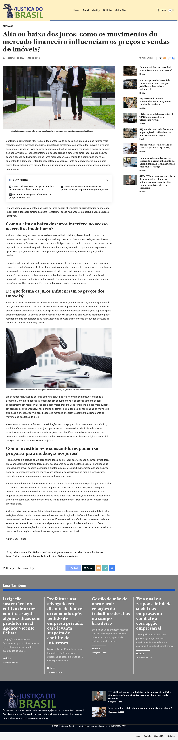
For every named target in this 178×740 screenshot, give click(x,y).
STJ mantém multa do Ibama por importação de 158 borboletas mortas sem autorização (156, 132)
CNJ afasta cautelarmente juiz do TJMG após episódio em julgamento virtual (156, 117)
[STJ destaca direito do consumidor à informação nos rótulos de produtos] (130, 102)
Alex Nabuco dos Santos (40, 552)
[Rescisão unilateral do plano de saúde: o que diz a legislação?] (130, 148)
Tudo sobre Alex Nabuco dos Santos (59, 556)
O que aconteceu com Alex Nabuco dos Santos (78, 552)
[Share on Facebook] (156, 58)
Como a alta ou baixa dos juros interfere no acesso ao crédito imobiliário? (31, 188)
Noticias (8, 26)
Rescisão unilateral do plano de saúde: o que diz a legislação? (140, 708)
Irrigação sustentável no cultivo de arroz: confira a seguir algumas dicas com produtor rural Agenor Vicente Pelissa (22, 616)
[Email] (165, 58)
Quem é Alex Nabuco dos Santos (23, 556)
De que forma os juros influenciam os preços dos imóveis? (30, 196)
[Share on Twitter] (160, 58)
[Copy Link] (169, 58)
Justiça (142, 124)
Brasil (141, 139)
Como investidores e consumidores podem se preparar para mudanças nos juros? (84, 188)
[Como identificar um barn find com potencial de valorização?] (130, 71)
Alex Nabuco (20, 552)
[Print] (173, 58)
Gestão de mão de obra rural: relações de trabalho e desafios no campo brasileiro (111, 611)
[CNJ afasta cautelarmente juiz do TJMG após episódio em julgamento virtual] (130, 118)
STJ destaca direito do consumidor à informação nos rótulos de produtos (155, 101)
